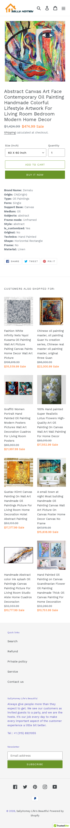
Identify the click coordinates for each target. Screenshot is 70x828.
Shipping (10, 132)
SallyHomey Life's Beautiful (32, 811)
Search (12, 641)
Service (12, 671)
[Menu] (63, 8)
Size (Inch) (11, 145)
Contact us (15, 681)
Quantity (53, 145)
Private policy (17, 661)
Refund (12, 651)
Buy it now (34, 174)
